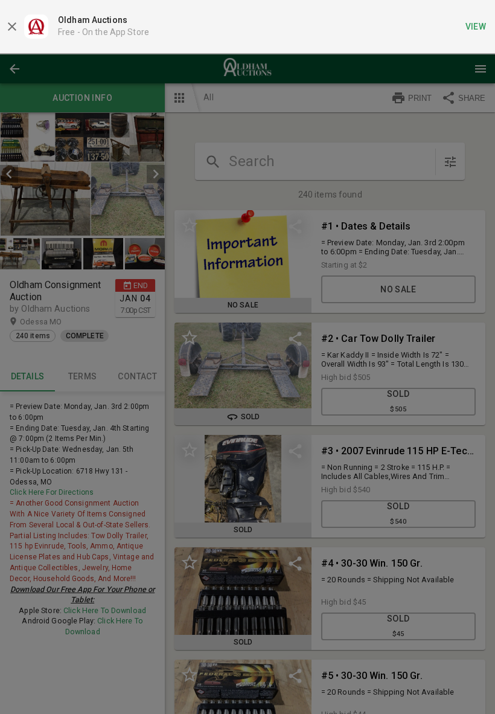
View (476, 26)
